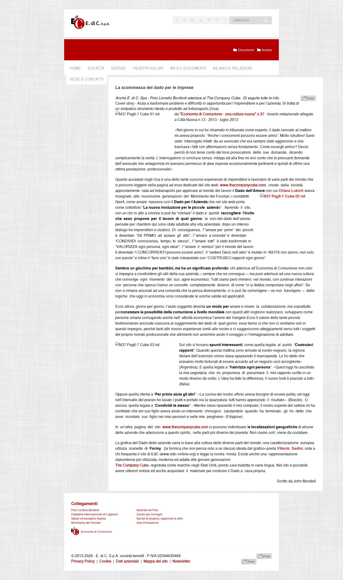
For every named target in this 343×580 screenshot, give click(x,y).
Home (75, 68)
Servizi (118, 68)
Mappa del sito (156, 561)
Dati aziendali (127, 561)
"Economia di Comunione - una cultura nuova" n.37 (222, 114)
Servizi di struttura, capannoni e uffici (159, 518)
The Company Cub (131, 465)
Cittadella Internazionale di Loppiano (94, 514)
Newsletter (181, 561)
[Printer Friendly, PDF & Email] (308, 97)
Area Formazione (147, 522)
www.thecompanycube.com (243, 184)
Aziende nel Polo (147, 510)
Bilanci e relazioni (232, 68)
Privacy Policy (83, 561)
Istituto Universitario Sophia (88, 518)
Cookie (105, 561)
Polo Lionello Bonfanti (85, 510)
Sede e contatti (87, 79)
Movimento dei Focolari (86, 522)
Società (96, 68)
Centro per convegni (149, 514)
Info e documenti (188, 68)
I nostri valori (148, 68)
